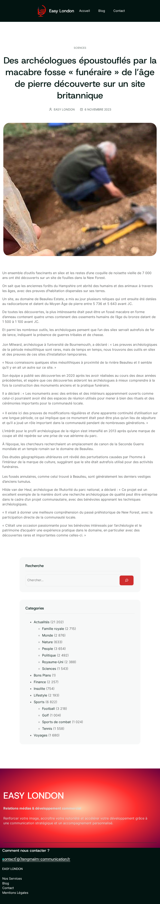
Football (48, 708)
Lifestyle (40, 695)
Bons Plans (42, 675)
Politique (49, 655)
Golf (45, 715)
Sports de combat (56, 722)
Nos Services (12, 878)
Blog (5, 883)
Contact (8, 888)
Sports (39, 702)
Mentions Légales (15, 893)
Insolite (39, 688)
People (47, 649)
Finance (40, 682)
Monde (47, 635)
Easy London (61, 11)
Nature (47, 642)
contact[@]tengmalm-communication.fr (36, 859)
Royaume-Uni (52, 662)
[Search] (127, 580)
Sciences (80, 47)
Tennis (47, 728)
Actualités (41, 622)
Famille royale (53, 629)
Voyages (40, 735)
